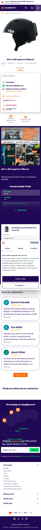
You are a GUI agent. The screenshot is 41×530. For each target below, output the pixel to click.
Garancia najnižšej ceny (13, 96)
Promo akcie (7, 471)
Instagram (22, 519)
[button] (20, 56)
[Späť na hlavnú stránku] (8, 8)
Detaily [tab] (20, 248)
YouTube (26, 519)
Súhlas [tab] (7, 248)
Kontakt (5, 468)
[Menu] (38, 8)
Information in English (10, 484)
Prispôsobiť (19, 285)
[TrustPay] (30, 513)
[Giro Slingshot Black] (20, 34)
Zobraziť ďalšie (20, 375)
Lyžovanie (4, 179)
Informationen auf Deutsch (12, 486)
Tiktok (18, 519)
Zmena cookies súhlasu (20, 524)
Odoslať (34, 450)
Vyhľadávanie (26, 8)
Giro (3, 65)
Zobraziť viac (22, 210)
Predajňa (6, 479)
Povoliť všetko (21, 279)
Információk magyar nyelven (12, 489)
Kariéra (5, 476)
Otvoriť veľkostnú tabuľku (14, 91)
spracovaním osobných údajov (30, 456)
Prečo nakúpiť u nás (9, 481)
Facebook (14, 519)
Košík (32, 8)
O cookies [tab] (33, 248)
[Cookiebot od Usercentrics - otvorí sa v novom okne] (30, 243)
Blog (4, 473)
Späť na (13, 13)
